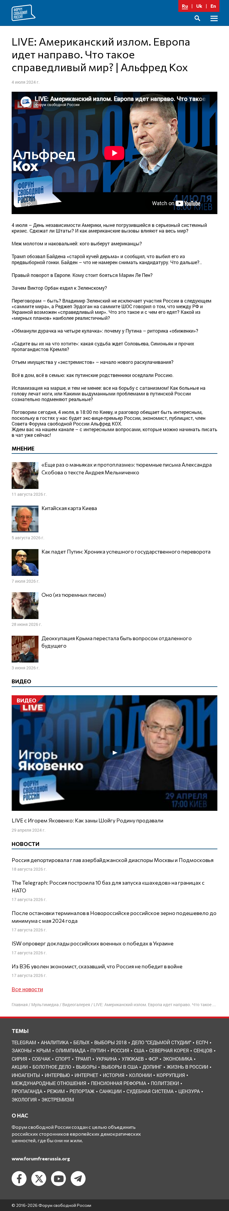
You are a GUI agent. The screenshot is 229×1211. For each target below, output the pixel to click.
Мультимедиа (45, 1004)
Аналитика (55, 1042)
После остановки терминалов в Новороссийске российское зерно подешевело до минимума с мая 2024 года (114, 917)
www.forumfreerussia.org (41, 1158)
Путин (98, 1050)
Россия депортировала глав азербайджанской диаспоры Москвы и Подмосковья (112, 860)
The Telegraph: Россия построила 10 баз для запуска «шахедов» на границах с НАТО (108, 886)
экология (24, 1099)
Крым (43, 1050)
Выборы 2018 (110, 1042)
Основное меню (214, 25)
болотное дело (52, 1067)
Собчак (41, 1059)
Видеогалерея (76, 1004)
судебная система (150, 1091)
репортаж (82, 1091)
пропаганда (27, 1091)
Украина (106, 1059)
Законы (22, 1050)
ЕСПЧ (202, 1042)
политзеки (165, 1083)
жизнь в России (187, 1067)
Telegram (24, 1042)
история (113, 1075)
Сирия (19, 1059)
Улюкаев (133, 1059)
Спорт (62, 1059)
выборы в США (119, 1067)
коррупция (171, 1075)
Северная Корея (169, 1050)
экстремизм (57, 1099)
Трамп (83, 1059)
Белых (81, 1042)
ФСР (153, 1059)
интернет (86, 1075)
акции (20, 1067)
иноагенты (26, 1075)
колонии (140, 1075)
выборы (86, 1067)
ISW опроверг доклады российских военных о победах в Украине (93, 943)
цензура (189, 1091)
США (139, 1050)
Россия (120, 1050)
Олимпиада (70, 1050)
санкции (110, 1091)
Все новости (27, 989)
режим (56, 1091)
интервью (57, 1075)
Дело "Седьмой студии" (161, 1042)
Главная (20, 1004)
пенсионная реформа (118, 1083)
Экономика (177, 1059)
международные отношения (49, 1083)
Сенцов (203, 1050)
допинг (152, 1067)
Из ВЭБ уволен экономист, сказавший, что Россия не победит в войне (97, 966)
